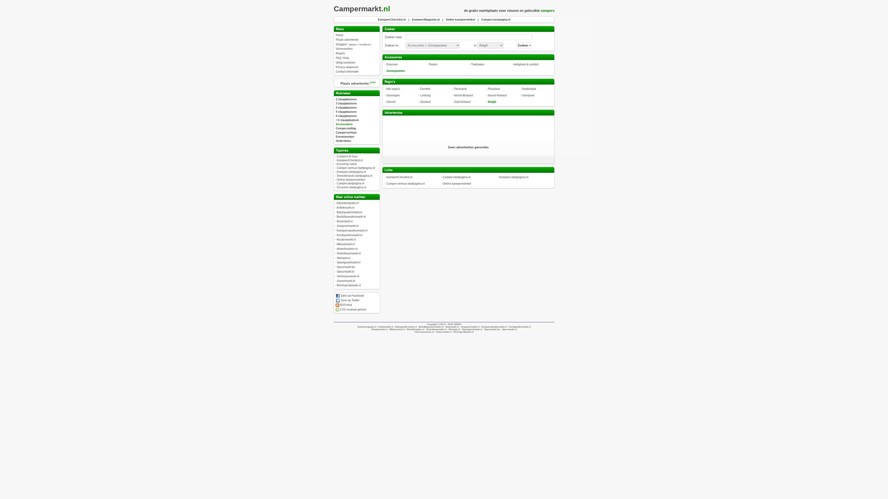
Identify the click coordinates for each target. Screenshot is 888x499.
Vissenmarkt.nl (346, 281)
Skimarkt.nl (344, 258)
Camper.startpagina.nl (350, 183)
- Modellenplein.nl (414, 329)
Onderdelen (343, 141)
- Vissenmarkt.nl (442, 332)
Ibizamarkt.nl (345, 221)
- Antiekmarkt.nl (384, 327)
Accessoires (344, 124)
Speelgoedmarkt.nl (349, 262)
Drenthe (425, 89)
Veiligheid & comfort (525, 64)
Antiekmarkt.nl (345, 207)
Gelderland (529, 89)
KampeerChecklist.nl (350, 160)
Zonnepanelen (395, 71)
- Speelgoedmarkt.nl (471, 329)
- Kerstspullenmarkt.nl (519, 327)
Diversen (392, 64)
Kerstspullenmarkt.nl (349, 235)
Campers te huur (347, 156)
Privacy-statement (347, 67)
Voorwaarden (344, 48)
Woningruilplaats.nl (349, 285)
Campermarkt (362, 9)
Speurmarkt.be (346, 267)
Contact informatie (347, 71)
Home (339, 35)
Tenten (433, 64)
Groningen (393, 95)
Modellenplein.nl (347, 248)
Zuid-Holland (462, 101)
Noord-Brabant (463, 95)
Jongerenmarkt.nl (348, 226)
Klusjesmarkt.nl (346, 239)
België (492, 101)
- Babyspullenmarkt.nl (405, 327)
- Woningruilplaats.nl (462, 332)
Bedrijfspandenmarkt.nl (351, 216)
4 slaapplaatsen (346, 107)
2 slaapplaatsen (346, 99)
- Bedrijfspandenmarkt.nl (430, 327)
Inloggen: (353, 44)
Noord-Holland (497, 95)
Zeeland (425, 101)
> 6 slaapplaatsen (347, 120)
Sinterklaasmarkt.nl (349, 253)
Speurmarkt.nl (345, 271)
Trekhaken (477, 64)
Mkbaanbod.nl (346, 244)
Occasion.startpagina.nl (351, 187)
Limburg (425, 95)
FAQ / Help (342, 58)
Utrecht (390, 101)
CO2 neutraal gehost (352, 309)
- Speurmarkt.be (491, 329)
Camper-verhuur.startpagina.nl (356, 168)
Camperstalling (346, 128)
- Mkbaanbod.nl (396, 329)
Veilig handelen (345, 62)
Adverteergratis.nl (347, 203)
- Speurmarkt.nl (508, 329)
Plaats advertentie (347, 39)
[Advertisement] (468, 127)
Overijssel (528, 95)
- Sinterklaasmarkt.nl (435, 329)
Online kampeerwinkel (351, 179)
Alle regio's (393, 89)
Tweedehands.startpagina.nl (354, 175)
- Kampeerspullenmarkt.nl (493, 327)
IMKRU (457, 324)
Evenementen (345, 136)
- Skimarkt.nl (453, 329)
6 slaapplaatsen (346, 116)
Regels (340, 53)
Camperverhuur (346, 132)
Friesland (494, 89)
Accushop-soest (346, 164)
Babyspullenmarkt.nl (349, 212)
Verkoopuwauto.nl (348, 276)
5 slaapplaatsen (346, 111)
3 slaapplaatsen (346, 103)
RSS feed (345, 305)
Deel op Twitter (350, 300)
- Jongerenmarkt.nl (469, 327)
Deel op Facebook (352, 295)
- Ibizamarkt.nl (451, 327)
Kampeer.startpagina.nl (351, 171)
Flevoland (460, 89)
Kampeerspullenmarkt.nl (352, 230)
